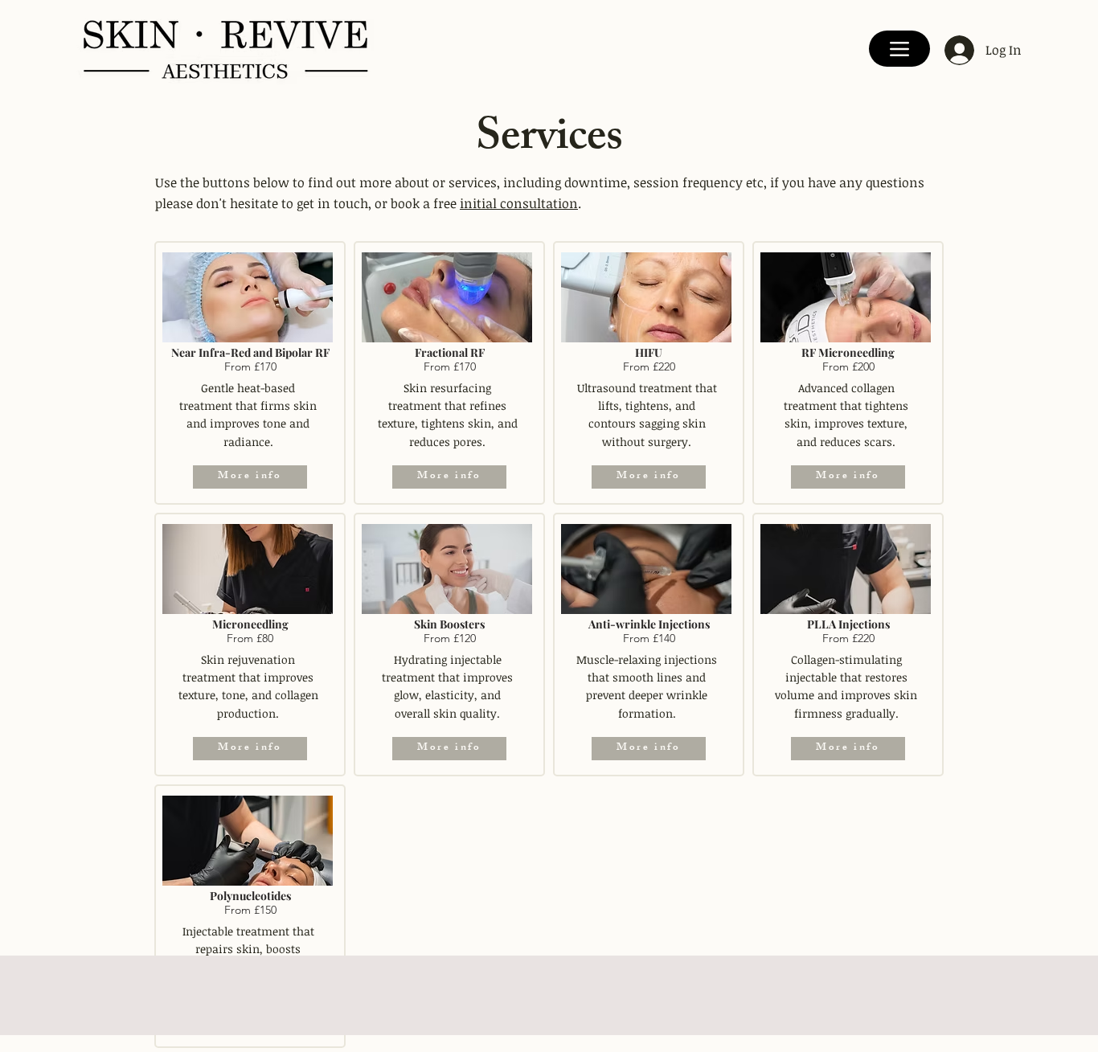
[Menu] (899, 49)
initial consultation (519, 203)
